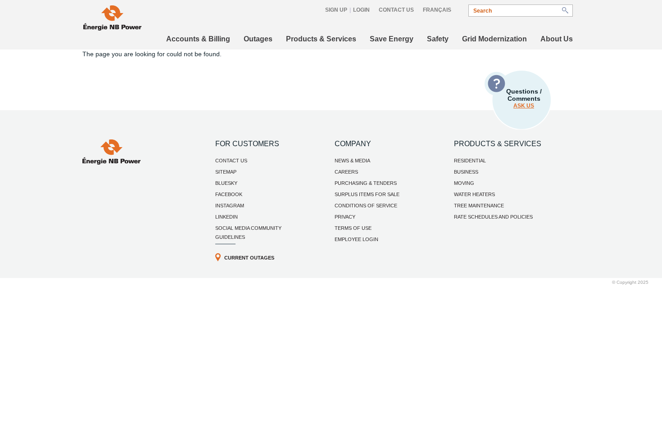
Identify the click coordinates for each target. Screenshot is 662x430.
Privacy (345, 216)
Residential (470, 160)
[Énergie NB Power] (112, 19)
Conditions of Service (366, 205)
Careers (346, 172)
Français (437, 10)
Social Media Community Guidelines (248, 232)
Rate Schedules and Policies (493, 216)
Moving (464, 183)
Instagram (229, 205)
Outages (258, 39)
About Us (556, 39)
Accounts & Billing (198, 39)
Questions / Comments (524, 98)
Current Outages (249, 257)
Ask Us (523, 106)
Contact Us (396, 10)
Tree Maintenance (479, 205)
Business (466, 172)
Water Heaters (474, 194)
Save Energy (391, 39)
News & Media (352, 160)
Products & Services (321, 39)
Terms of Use (353, 228)
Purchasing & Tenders (366, 183)
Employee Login (356, 239)
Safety (438, 39)
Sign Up (336, 10)
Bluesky (226, 183)
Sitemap (225, 172)
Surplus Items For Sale (367, 194)
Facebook (228, 194)
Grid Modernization (494, 39)
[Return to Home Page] (111, 162)
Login (361, 10)
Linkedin (226, 216)
